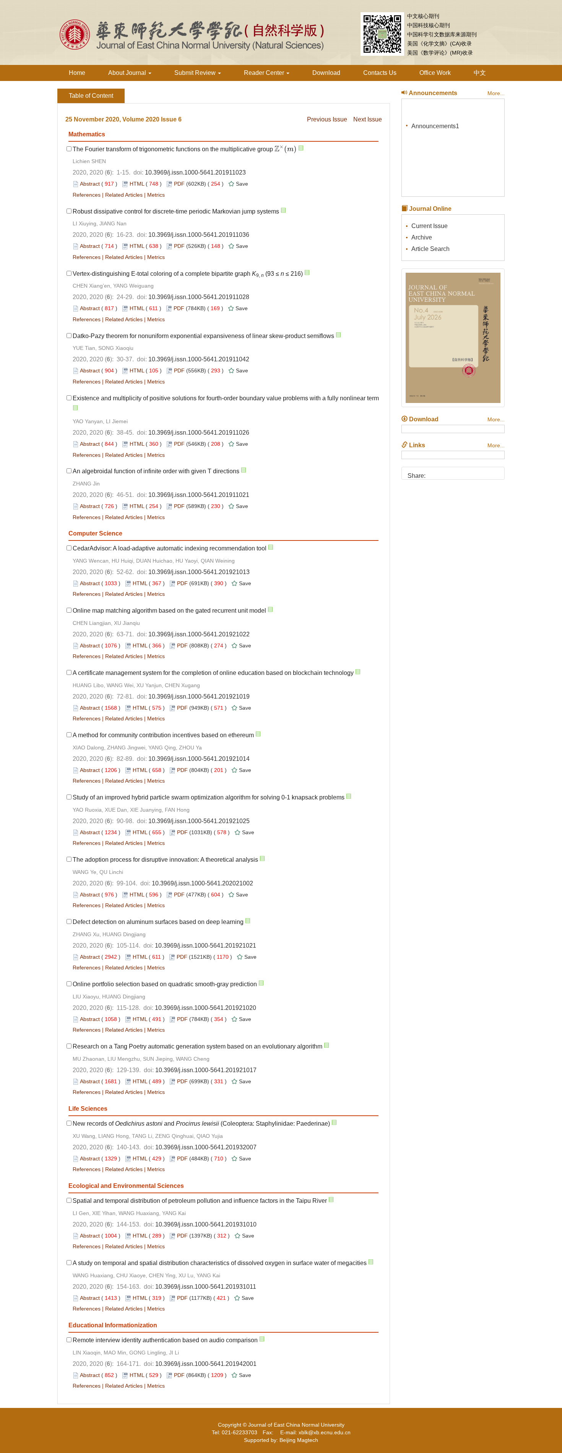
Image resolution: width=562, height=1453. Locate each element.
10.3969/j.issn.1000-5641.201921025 (199, 821)
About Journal (128, 73)
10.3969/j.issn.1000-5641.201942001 (206, 1364)
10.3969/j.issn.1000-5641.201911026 (198, 432)
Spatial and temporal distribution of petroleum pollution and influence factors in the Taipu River (200, 1200)
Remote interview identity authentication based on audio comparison (165, 1340)
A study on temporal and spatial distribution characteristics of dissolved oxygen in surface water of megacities (220, 1263)
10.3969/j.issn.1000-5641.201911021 (198, 495)
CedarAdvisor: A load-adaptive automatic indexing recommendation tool (169, 548)
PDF (179, 184)
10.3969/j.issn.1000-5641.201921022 (199, 634)
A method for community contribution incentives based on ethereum (163, 735)
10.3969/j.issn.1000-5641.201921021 (205, 945)
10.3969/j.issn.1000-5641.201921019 (199, 696)
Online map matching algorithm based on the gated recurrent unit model (169, 610)
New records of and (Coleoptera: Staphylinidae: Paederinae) (201, 1123)
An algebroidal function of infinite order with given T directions (156, 471)
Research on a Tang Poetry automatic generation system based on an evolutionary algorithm (197, 1046)
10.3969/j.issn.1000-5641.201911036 (198, 234)
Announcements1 (435, 121)
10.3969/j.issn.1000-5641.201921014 (199, 759)
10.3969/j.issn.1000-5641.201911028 (198, 297)
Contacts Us (379, 73)
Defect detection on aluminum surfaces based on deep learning (158, 922)
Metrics (156, 195)
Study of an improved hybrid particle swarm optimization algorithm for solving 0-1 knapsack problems (208, 797)
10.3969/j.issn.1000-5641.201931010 (206, 1224)
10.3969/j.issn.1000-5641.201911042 (198, 359)
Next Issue (367, 119)
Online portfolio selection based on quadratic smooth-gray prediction (165, 984)
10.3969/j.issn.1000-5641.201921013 (199, 572)
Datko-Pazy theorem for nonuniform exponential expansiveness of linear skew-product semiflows (203, 336)
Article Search (430, 249)
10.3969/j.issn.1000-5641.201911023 (195, 172)
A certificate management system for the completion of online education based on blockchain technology (213, 673)
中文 (480, 73)
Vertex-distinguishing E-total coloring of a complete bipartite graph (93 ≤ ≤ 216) (188, 273)
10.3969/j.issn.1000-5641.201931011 (205, 1286)
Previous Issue (327, 119)
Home (77, 73)
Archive (421, 237)
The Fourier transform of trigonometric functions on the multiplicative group (185, 149)
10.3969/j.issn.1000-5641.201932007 (206, 1147)
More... (496, 93)
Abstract (90, 184)
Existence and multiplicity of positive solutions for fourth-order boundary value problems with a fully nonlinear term (226, 398)
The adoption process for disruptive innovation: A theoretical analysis (165, 859)
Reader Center (265, 73)
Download (326, 73)
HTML (137, 184)
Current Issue (429, 226)
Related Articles (124, 195)
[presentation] (286, 149)
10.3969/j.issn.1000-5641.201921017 (206, 1070)
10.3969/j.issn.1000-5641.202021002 (202, 883)
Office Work (435, 73)
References (87, 195)
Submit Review (195, 73)
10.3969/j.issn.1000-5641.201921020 (205, 1008)
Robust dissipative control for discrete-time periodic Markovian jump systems (176, 211)
